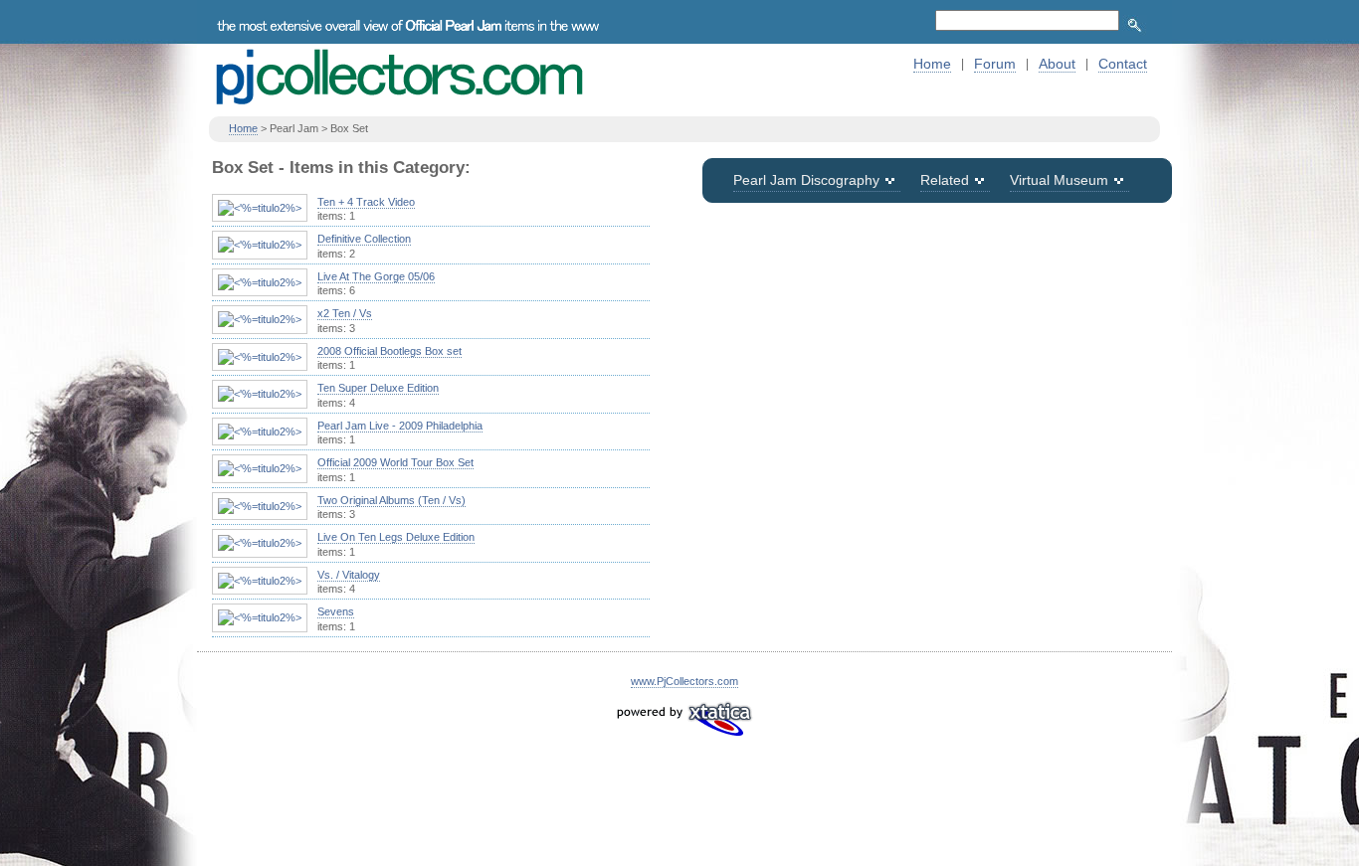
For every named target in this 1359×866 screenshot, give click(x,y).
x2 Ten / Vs (344, 313)
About (1057, 64)
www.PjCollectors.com (684, 681)
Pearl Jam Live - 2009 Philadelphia (400, 426)
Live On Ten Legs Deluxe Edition (396, 537)
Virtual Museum (1059, 180)
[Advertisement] (937, 366)
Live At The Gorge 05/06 (376, 276)
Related (944, 180)
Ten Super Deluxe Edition (378, 388)
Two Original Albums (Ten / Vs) (391, 500)
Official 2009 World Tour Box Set (395, 462)
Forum (995, 64)
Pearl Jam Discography (806, 180)
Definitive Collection (364, 239)
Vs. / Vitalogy (348, 575)
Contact (1122, 64)
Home (932, 64)
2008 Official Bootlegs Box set (389, 351)
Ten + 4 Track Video (366, 202)
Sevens (335, 611)
